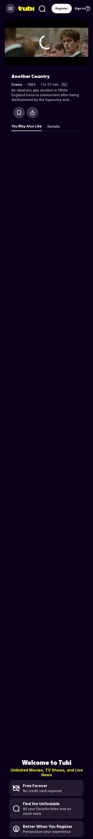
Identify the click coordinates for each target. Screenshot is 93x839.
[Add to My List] (19, 112)
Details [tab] (53, 126)
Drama (16, 84)
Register (61, 8)
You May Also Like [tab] (26, 126)
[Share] (32, 112)
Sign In (80, 8)
